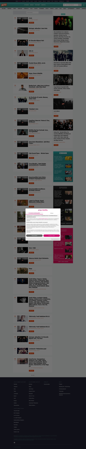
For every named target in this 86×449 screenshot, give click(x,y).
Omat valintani (34, 235)
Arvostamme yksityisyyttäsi (34, 213)
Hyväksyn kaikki (51, 235)
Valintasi (51, 213)
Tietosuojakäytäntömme (55, 239)
